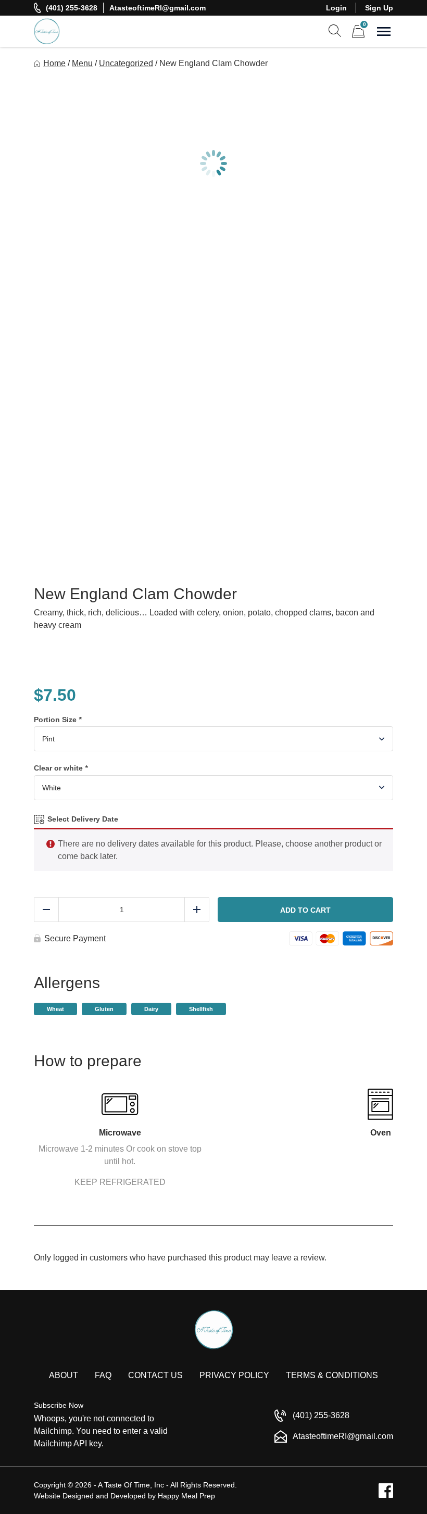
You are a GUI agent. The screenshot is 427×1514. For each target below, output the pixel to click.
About (63, 1375)
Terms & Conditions (332, 1375)
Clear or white (60, 768)
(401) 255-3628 (71, 8)
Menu (82, 63)
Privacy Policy (234, 1375)
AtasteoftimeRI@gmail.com (157, 8)
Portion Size (57, 719)
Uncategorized (126, 63)
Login (336, 8)
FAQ (103, 1375)
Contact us (155, 1375)
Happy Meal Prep (186, 1496)
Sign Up (379, 8)
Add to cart (305, 910)
